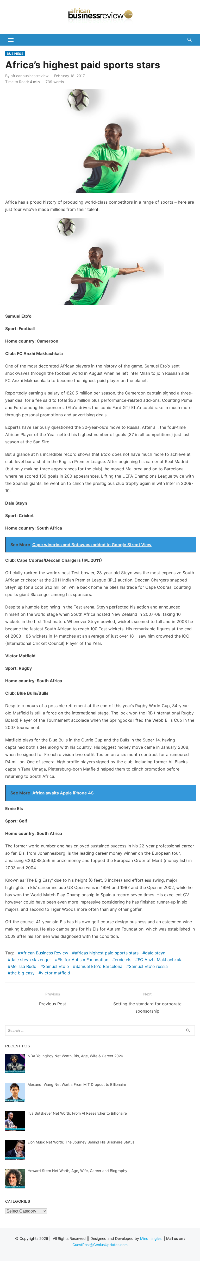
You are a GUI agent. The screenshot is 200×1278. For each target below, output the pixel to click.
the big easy (22, 972)
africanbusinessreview (29, 75)
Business (15, 54)
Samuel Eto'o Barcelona (99, 966)
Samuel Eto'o (56, 966)
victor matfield (55, 972)
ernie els (123, 959)
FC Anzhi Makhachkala (160, 959)
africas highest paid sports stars (107, 952)
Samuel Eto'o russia (148, 966)
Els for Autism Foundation (83, 959)
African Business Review (44, 952)
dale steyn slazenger (30, 959)
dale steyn (155, 952)
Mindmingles (150, 1238)
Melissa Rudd (23, 966)
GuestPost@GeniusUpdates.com (100, 1244)
